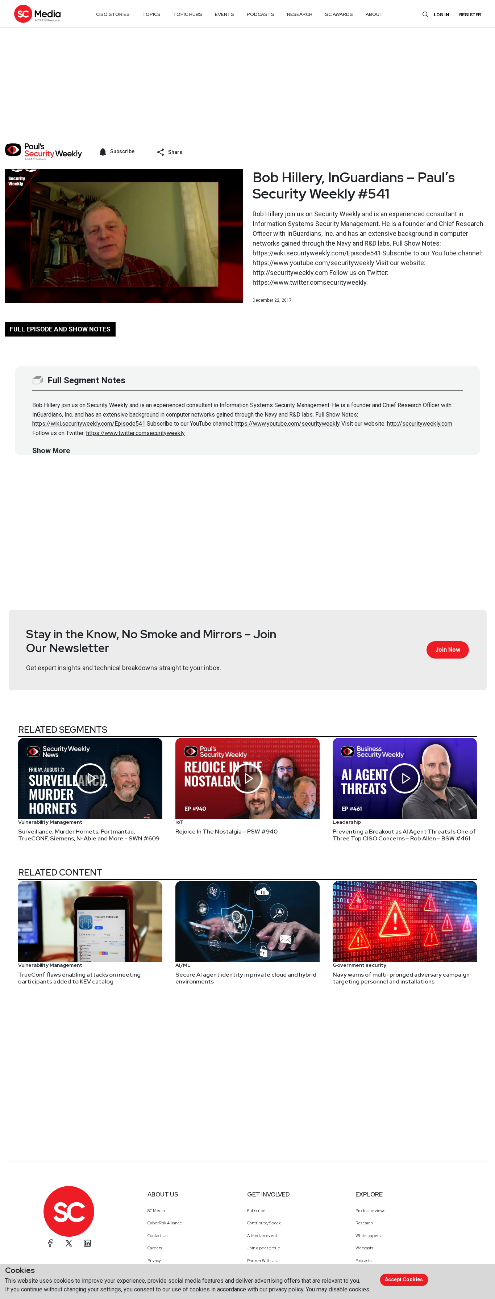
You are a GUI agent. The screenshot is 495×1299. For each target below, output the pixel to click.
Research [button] (299, 14)
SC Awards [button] (339, 14)
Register (470, 14)
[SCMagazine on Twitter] (69, 1243)
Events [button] (224, 14)
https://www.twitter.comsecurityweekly (135, 433)
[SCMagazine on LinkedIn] (87, 1243)
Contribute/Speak (264, 1222)
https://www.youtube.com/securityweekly (287, 423)
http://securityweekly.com (419, 423)
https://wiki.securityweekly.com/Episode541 (88, 423)
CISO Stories (113, 14)
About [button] (374, 14)
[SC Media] (37, 14)
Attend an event (262, 1235)
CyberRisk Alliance (164, 1222)
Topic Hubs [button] (187, 14)
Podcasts (363, 1260)
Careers (154, 1247)
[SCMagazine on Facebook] (50, 1243)
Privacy (154, 1260)
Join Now (447, 649)
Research (364, 1222)
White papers (367, 1235)
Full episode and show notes (60, 329)
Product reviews (370, 1210)
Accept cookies (404, 1279)
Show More (51, 450)
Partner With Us (261, 1260)
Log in (441, 14)
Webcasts (364, 1247)
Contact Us (157, 1235)
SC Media (156, 1210)
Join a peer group (263, 1247)
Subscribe (256, 1210)
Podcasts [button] (260, 14)
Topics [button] (151, 14)
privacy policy (286, 1289)
